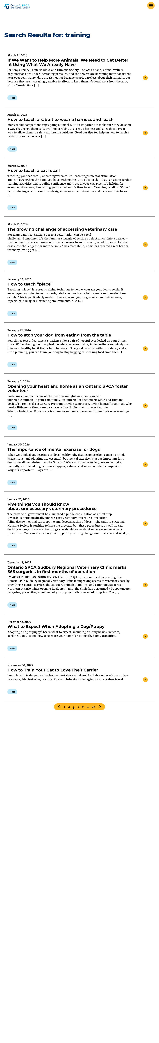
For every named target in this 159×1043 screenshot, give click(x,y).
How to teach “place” (29, 284)
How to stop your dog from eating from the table (59, 335)
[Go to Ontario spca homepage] (17, 6)
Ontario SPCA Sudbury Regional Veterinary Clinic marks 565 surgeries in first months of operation (67, 569)
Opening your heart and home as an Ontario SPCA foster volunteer (67, 388)
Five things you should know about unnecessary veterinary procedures (51, 506)
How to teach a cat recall (34, 170)
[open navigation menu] (151, 6)
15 (93, 706)
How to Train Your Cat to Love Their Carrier (52, 670)
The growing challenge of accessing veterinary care (62, 229)
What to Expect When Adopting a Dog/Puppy (55, 626)
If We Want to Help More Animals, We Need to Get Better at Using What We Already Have (67, 62)
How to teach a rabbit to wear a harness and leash (60, 119)
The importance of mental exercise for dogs (54, 449)
